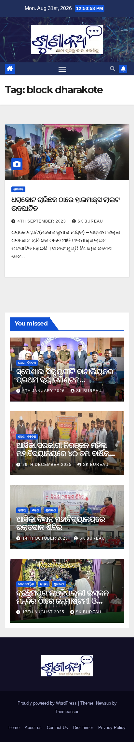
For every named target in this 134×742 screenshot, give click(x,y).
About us (33, 727)
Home (14, 727)
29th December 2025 (47, 464)
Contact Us (57, 727)
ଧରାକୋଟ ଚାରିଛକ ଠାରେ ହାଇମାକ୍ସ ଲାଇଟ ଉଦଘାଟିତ (65, 203)
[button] (112, 68)
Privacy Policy (112, 727)
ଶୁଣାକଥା (51, 510)
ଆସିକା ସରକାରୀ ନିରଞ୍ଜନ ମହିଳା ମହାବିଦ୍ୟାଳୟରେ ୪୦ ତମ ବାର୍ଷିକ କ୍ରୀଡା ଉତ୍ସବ (62, 453)
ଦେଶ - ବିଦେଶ (27, 363)
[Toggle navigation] (62, 68)
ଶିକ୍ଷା (35, 510)
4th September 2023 (42, 221)
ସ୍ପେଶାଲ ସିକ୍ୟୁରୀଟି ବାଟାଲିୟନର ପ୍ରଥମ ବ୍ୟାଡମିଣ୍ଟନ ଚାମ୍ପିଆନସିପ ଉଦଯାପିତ (64, 379)
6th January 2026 (44, 391)
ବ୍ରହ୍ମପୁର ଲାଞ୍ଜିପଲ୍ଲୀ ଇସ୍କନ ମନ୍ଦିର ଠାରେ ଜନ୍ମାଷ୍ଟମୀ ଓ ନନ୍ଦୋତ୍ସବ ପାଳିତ (62, 601)
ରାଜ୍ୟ (22, 510)
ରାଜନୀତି (18, 189)
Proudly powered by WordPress (48, 703)
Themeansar (66, 711)
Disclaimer (83, 727)
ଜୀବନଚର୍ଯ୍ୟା (26, 584)
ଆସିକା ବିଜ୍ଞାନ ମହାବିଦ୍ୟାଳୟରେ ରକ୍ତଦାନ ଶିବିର (60, 523)
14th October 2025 (45, 538)
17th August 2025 (44, 612)
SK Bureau (90, 221)
